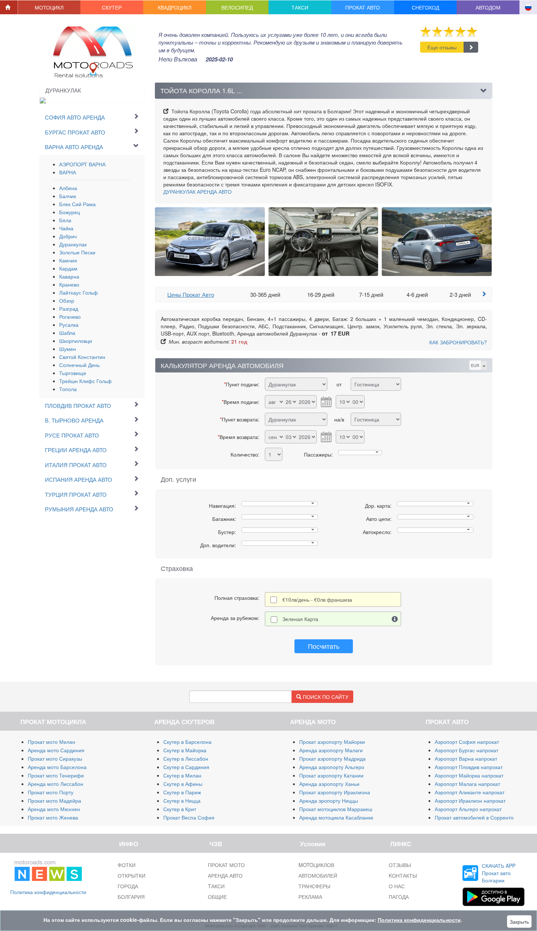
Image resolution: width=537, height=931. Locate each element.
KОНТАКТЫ (403, 875)
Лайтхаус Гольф (78, 292)
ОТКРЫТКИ (131, 875)
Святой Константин (82, 356)
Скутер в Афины (182, 783)
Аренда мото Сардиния (56, 750)
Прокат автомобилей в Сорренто (474, 817)
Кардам (68, 268)
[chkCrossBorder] (395, 619)
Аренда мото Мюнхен (54, 809)
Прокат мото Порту (50, 792)
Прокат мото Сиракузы (55, 758)
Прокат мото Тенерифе (56, 775)
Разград (68, 308)
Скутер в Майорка (184, 750)
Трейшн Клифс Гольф (85, 381)
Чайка (66, 228)
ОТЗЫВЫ (400, 864)
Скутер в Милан (182, 775)
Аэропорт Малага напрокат (467, 783)
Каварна (69, 276)
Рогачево (70, 316)
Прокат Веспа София (188, 817)
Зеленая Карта (300, 618)
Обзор (66, 300)
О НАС (397, 886)
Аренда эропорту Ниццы (328, 800)
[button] (49, 7)
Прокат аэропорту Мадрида (332, 758)
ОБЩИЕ (217, 896)
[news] (48, 869)
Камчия (68, 260)
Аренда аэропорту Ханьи (329, 783)
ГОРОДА (128, 886)
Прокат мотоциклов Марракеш (335, 809)
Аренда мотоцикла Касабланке (336, 817)
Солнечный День (79, 364)
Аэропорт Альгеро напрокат (468, 809)
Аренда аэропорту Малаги (331, 750)
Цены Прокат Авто (190, 294)
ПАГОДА (399, 896)
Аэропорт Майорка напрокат (469, 775)
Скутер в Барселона (187, 741)
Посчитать (323, 646)
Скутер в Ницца (182, 800)
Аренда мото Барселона (57, 767)
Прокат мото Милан (51, 741)
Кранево (69, 284)
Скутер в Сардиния (186, 767)
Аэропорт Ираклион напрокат (470, 800)
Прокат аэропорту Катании (331, 775)
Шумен (67, 348)
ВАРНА (67, 172)
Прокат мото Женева (53, 817)
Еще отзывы (442, 47)
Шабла (67, 332)
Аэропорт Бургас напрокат (466, 750)
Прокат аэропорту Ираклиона (334, 792)
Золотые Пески (77, 252)
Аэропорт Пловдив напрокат (469, 767)
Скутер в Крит (179, 809)
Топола (68, 389)
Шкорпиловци (75, 340)
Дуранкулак (73, 244)
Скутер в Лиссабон (185, 758)
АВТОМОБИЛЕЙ (317, 875)
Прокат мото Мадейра (54, 800)
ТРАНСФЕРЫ (314, 886)
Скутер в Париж (182, 792)
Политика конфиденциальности (48, 892)
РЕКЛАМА (310, 896)
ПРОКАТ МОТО (226, 864)
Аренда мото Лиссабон (55, 783)
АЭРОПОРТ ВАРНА (82, 164)
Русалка (69, 324)
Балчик (67, 196)
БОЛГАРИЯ (131, 896)
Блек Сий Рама (77, 204)
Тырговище (72, 372)
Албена (68, 188)
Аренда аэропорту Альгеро (331, 767)
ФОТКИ (127, 864)
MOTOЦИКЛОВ (316, 864)
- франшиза (317, 599)
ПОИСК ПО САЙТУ (325, 696)
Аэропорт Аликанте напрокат (469, 792)
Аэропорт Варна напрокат (466, 758)
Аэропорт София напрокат (467, 741)
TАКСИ (216, 886)
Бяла (65, 220)
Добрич (68, 236)
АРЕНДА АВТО (197, 191)
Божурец (69, 212)
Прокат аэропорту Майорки (332, 741)
